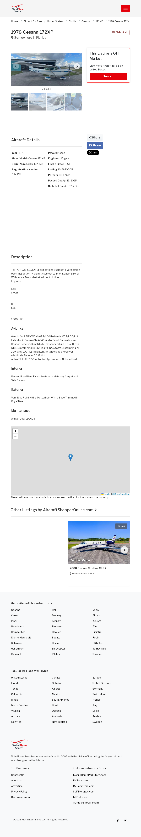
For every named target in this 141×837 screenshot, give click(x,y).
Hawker (56, 632)
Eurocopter (58, 648)
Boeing (56, 643)
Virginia (15, 710)
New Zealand (59, 721)
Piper (14, 620)
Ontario (56, 683)
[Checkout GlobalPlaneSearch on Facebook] (118, 820)
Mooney (57, 615)
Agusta (97, 620)
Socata (56, 637)
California (16, 694)
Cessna (15, 609)
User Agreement (21, 797)
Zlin (95, 626)
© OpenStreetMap (120, 493)
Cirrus (14, 615)
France (97, 699)
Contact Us (17, 774)
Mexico (56, 694)
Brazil (55, 705)
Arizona (15, 716)
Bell (54, 609)
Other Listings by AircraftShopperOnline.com (52, 510)
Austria (97, 716)
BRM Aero (98, 643)
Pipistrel (97, 632)
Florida (15, 683)
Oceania (57, 710)
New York (16, 721)
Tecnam (56, 620)
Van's (96, 609)
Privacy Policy (19, 791)
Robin (96, 637)
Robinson (16, 643)
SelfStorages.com (83, 791)
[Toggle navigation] (125, 8)
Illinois (14, 699)
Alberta (56, 688)
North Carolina (19, 705)
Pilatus (56, 654)
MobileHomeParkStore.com (89, 774)
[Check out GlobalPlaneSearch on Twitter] (125, 820)
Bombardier (18, 632)
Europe (97, 677)
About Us (16, 780)
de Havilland (99, 648)
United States (19, 677)
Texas (14, 688)
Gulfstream (17, 648)
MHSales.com (81, 797)
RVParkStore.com (83, 786)
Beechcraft (17, 626)
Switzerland (99, 694)
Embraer (57, 626)
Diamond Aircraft (21, 637)
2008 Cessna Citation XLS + (88, 568)
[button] (46, 69)
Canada (56, 677)
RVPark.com (80, 780)
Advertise (17, 786)
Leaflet (107, 493)
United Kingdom (102, 683)
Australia (57, 716)
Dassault (16, 654)
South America (60, 699)
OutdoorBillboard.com (86, 802)
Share (95, 137)
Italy (95, 705)
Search (108, 76)
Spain (96, 710)
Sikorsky (97, 654)
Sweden (97, 721)
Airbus (96, 615)
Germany (98, 688)
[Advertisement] (46, 120)
